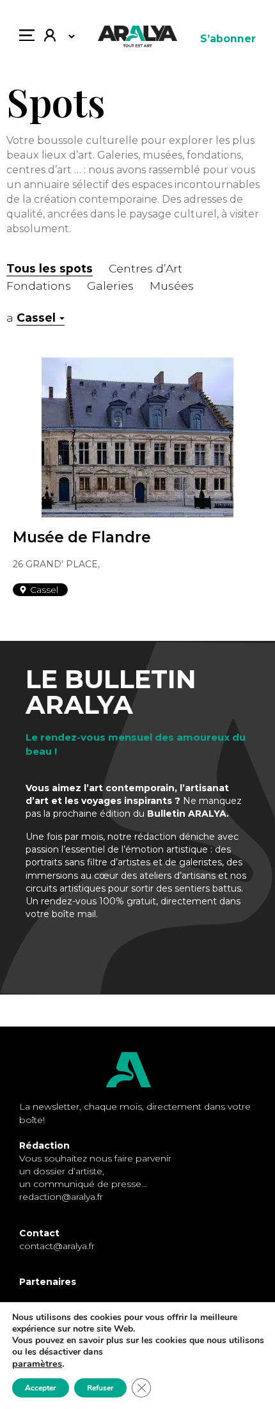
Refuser (100, 1388)
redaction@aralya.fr (61, 1196)
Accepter (40, 1388)
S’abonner (228, 39)
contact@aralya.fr (57, 1246)
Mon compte (55, 38)
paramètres (37, 1363)
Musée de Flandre (82, 537)
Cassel (36, 317)
